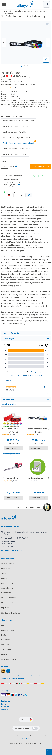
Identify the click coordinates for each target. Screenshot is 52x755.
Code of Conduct (8, 564)
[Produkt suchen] (46, 4)
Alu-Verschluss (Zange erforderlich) (17, 137)
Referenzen (5, 568)
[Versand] (5, 673)
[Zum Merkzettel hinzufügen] (47, 24)
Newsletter (5, 640)
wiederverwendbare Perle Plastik (16, 132)
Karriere (4, 578)
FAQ (3, 625)
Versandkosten (18, 82)
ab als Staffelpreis (14, 76)
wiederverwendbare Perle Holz (16, 154)
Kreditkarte (5, 701)
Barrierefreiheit (7, 583)
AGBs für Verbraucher (9, 597)
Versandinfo (6, 644)
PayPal (4, 704)
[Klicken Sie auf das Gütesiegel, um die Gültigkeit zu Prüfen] (47, 509)
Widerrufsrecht (7, 588)
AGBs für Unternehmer (10, 602)
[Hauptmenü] (4, 4)
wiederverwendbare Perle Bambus (17, 148)
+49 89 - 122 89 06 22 (16, 538)
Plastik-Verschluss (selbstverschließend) (18, 143)
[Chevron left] (4, 42)
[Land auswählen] (10, 195)
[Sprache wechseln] (30, 719)
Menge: (3, 161)
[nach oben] (49, 740)
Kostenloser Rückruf (10, 550)
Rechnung (5, 707)
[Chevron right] (48, 42)
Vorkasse (4, 710)
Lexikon (4, 654)
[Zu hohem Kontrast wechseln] (35, 728)
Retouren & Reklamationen (11, 630)
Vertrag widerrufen (8, 659)
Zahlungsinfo (6, 649)
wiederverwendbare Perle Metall (16, 126)
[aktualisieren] (29, 195)
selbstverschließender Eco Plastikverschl (19, 120)
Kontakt (4, 635)
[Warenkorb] (49, 752)
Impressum (5, 607)
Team (3, 573)
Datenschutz (6, 593)
